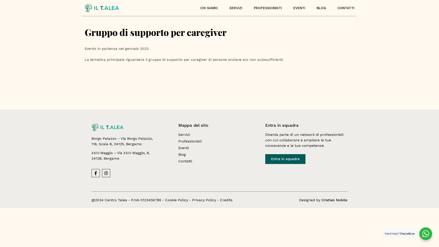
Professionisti (268, 8)
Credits (226, 200)
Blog (321, 8)
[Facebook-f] (95, 173)
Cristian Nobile (334, 200)
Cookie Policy (176, 200)
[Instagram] (106, 173)
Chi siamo (209, 8)
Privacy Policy (204, 200)
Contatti (345, 8)
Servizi (235, 8)
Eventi (299, 8)
